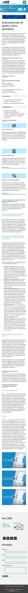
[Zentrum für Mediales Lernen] (22, 9)
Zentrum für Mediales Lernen (13, 3)
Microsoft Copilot (21, 313)
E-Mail (3, 560)
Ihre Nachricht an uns (7, 565)
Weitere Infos (5, 167)
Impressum (12, 589)
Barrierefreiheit (12, 591)
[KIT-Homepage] (5, 2)
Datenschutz (19, 589)
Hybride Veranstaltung (8, 155)
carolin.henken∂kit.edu (11, 92)
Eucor (3, 393)
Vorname (4, 554)
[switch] (18, 2)
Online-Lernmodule (19, 318)
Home (6, 589)
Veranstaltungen (6, 525)
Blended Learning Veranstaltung (10, 180)
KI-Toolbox (10, 314)
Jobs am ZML (5, 524)
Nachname (4, 549)
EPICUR (4, 419)
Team (3, 523)
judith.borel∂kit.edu (10, 86)
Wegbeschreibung (6, 526)
